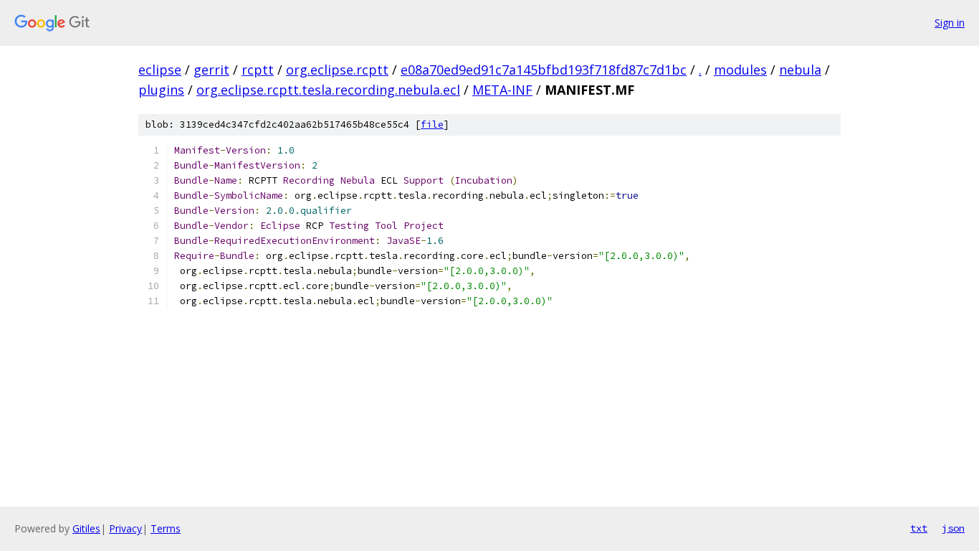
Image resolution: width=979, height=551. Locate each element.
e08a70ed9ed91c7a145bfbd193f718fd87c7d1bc (544, 69)
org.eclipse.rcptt (337, 69)
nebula (800, 69)
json (953, 528)
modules (740, 69)
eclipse (159, 69)
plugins (161, 89)
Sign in (950, 22)
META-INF (502, 89)
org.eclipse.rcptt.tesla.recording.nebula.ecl (328, 89)
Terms (166, 528)
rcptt (258, 69)
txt (918, 528)
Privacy (125, 528)
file (432, 124)
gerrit (211, 69)
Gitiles (86, 528)
